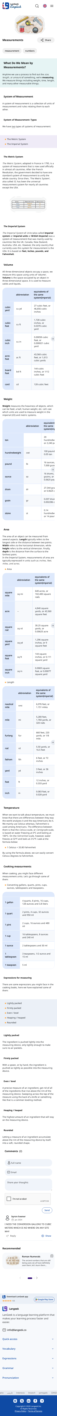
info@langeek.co (16, 1330)
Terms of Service (35, 1411)
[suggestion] (29, 1261)
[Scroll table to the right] (53, 338)
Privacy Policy (20, 1411)
